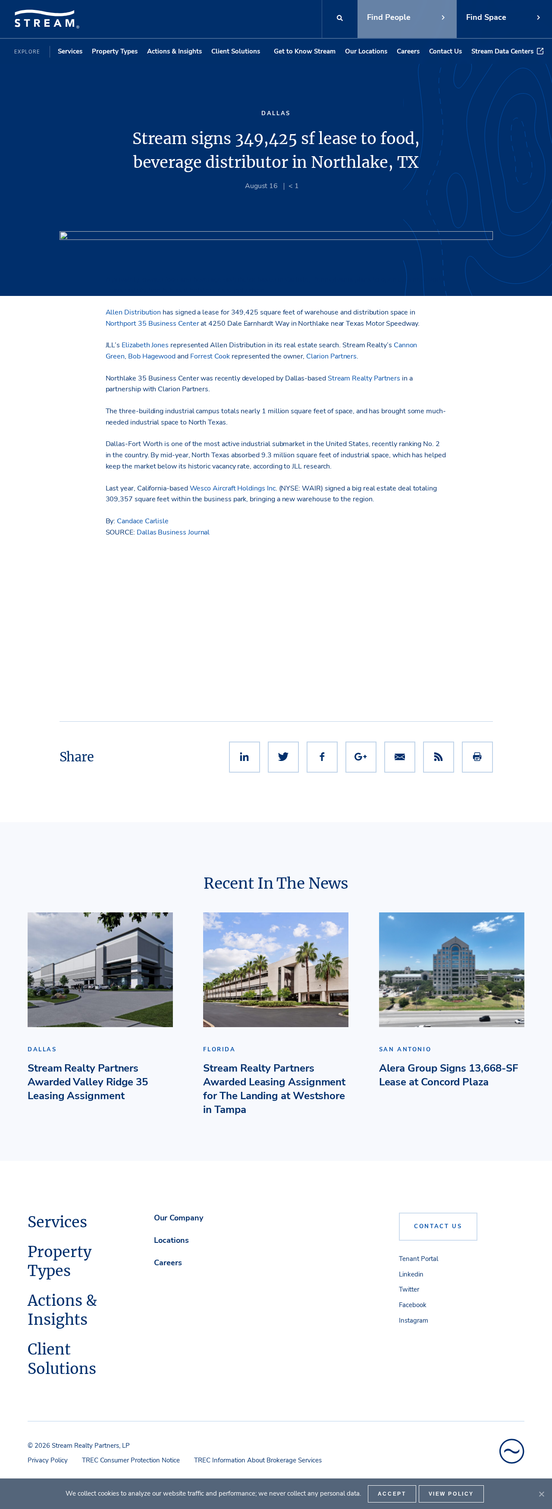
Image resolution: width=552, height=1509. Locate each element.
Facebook (413, 1305)
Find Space (486, 17)
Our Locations (366, 51)
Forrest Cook (210, 356)
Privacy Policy (48, 1460)
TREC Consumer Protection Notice (131, 1460)
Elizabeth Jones (145, 345)
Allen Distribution (134, 312)
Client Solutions (235, 51)
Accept (392, 1494)
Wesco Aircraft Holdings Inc (233, 488)
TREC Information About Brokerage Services (258, 1460)
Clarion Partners (331, 356)
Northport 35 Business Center (152, 323)
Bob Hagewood (152, 356)
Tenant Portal (418, 1258)
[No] (541, 1494)
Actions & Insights (174, 51)
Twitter (409, 1289)
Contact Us (445, 51)
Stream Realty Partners (364, 378)
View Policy (451, 1494)
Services (70, 51)
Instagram (413, 1320)
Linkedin (411, 1274)
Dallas (276, 113)
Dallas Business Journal (173, 532)
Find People (389, 17)
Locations (171, 1240)
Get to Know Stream (305, 51)
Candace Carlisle (143, 521)
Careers (408, 51)
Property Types (115, 51)
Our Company (178, 1218)
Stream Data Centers (502, 51)
